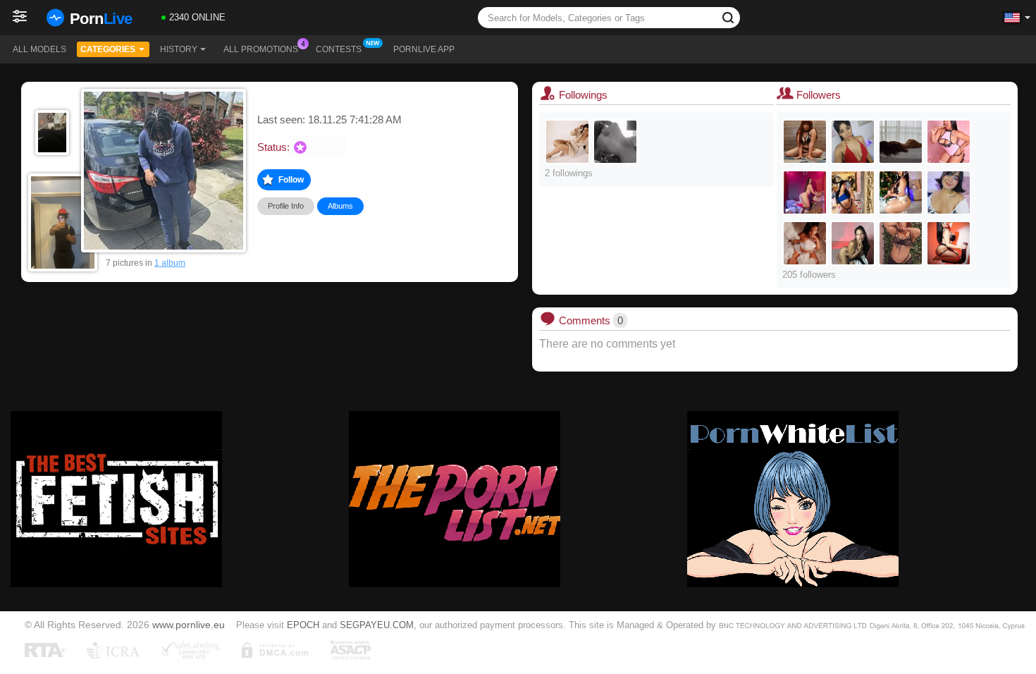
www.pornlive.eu (188, 624)
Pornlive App (424, 49)
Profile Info (286, 206)
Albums (340, 206)
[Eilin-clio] (804, 141)
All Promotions (260, 49)
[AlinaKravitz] (804, 192)
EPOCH (303, 625)
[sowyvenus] (948, 192)
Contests (339, 49)
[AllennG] (567, 141)
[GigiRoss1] (804, 243)
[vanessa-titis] (900, 141)
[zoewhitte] (900, 192)
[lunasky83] (852, 141)
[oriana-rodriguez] (852, 192)
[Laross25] (948, 141)
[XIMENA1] (852, 243)
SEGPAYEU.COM (377, 625)
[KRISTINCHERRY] (948, 243)
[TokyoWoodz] (900, 243)
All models (39, 49)
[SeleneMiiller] (615, 141)
